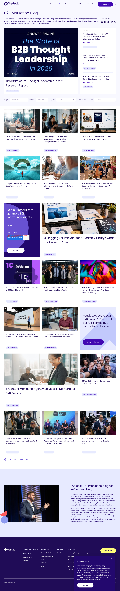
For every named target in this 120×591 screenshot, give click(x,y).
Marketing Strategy (12, 150)
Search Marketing (12, 197)
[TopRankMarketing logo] (12, 4)
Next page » (24, 459)
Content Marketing (89, 68)
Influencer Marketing (90, 47)
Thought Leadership (12, 91)
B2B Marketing (88, 87)
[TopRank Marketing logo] (9, 549)
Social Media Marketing (89, 301)
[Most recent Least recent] (42, 100)
